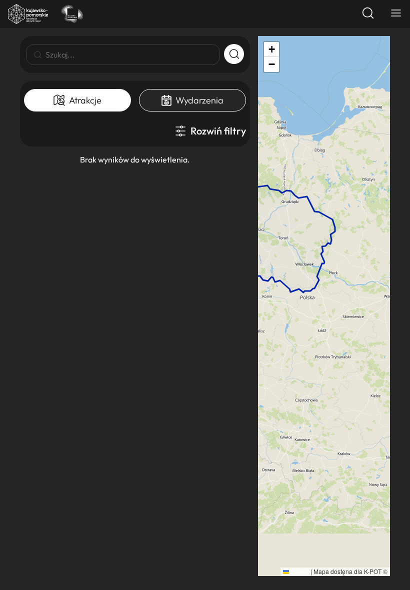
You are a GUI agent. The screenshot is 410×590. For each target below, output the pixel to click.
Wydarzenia (200, 100)
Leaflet (299, 571)
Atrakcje (85, 100)
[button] (271, 49)
